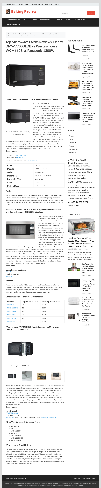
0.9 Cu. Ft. (82, 160)
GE (82, 185)
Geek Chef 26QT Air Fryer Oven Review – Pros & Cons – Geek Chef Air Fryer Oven (88, 85)
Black (89, 172)
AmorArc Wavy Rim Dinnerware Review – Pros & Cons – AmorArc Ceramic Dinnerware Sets (88, 68)
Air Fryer (59, 20)
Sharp (90, 198)
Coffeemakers (81, 175)
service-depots (32, 160)
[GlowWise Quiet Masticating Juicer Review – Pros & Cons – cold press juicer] (74, 264)
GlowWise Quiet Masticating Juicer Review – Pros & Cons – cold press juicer (88, 268)
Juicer (69, 190)
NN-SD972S (11, 311)
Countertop (75, 181)
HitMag (92, 478)
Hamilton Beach (73, 187)
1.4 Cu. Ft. (85, 163)
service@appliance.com (49, 417)
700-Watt (86, 166)
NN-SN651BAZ (12, 308)
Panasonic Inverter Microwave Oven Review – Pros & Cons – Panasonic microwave (88, 117)
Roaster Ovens (78, 198)
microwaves (71, 192)
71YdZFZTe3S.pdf (12, 413)
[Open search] (94, 20)
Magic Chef (84, 190)
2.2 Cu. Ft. (79, 166)
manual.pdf (20, 157)
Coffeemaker (80, 20)
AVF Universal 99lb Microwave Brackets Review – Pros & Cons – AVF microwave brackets (88, 51)
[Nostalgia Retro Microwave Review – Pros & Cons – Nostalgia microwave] (74, 314)
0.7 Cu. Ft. (72, 160)
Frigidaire (78, 185)
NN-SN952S (11, 322)
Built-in (74, 175)
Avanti (83, 172)
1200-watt (71, 172)
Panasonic (72, 195)
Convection (82, 178)
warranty (9, 276)
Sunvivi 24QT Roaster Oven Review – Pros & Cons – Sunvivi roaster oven (87, 101)
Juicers (68, 20)
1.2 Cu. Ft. (80, 163)
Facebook (20, 4)
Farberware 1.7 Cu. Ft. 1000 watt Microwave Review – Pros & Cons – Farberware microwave (88, 285)
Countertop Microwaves (16, 20)
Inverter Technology (87, 187)
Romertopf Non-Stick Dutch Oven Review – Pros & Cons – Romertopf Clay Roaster (88, 302)
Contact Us (34, 4)
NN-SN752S (11, 318)
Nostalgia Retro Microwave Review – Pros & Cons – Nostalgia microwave (88, 318)
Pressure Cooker (13, 24)
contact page (10, 417)
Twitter (27, 4)
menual (8, 272)
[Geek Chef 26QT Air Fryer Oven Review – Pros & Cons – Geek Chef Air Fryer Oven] (74, 81)
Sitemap (40, 4)
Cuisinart (85, 182)
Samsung (85, 198)
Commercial (72, 178)
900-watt (70, 169)
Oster (77, 192)
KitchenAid (75, 190)
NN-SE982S (11, 315)
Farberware (71, 185)
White (76, 205)
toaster (70, 206)
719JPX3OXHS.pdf (19, 155)
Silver (69, 202)
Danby (90, 182)
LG (79, 190)
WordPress (84, 478)
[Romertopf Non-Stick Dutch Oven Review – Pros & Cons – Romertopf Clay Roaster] (74, 298)
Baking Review (24, 11)
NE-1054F (10, 304)
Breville (70, 175)
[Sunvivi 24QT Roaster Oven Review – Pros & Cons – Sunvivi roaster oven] (74, 97)
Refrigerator (71, 198)
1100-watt (88, 169)
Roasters (33, 20)
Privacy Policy (48, 4)
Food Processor (46, 20)
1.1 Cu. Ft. (72, 163)
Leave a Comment (84, 249)
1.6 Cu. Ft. (71, 166)
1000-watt (79, 168)
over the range (84, 192)
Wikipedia (56, 4)
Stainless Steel (80, 201)
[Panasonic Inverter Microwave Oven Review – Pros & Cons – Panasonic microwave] (74, 113)
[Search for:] (78, 13)
